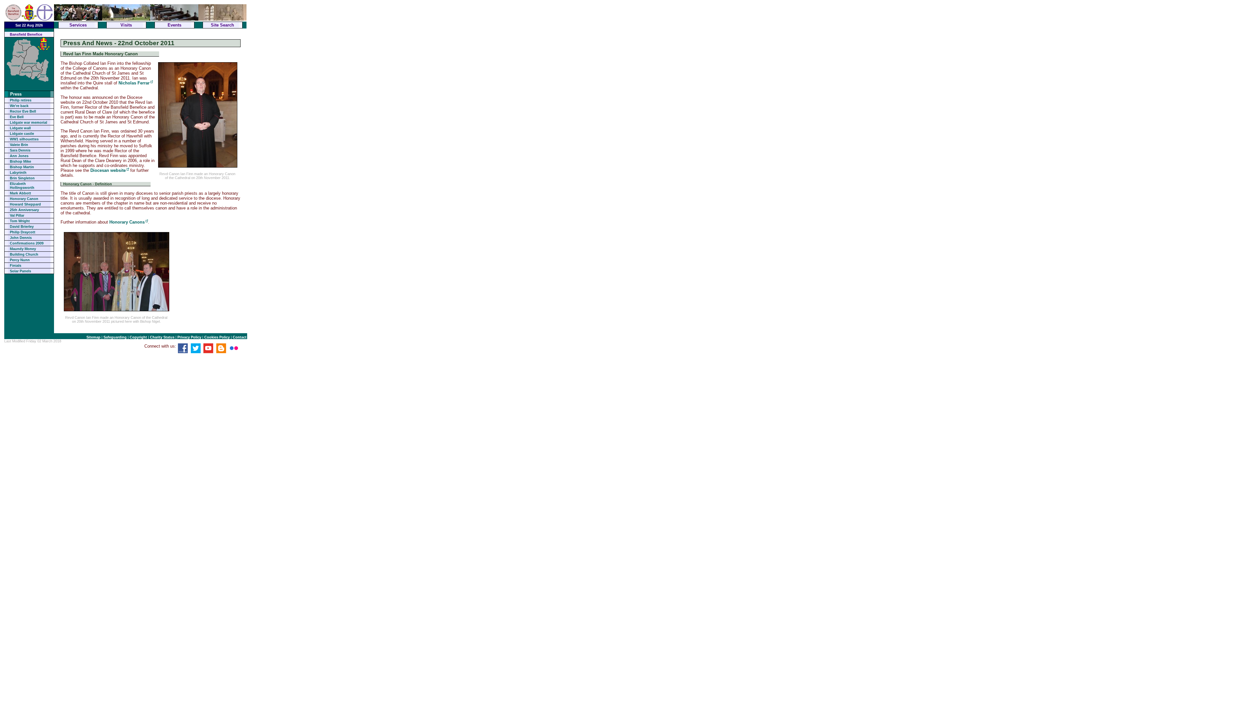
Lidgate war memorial (28, 122)
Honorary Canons (127, 222)
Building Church (24, 254)
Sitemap (93, 337)
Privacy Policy (189, 337)
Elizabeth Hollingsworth (22, 186)
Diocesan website (108, 170)
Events (174, 25)
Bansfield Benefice (26, 34)
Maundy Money (23, 249)
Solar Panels (20, 271)
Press (16, 94)
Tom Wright (20, 221)
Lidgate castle (22, 134)
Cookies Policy (217, 337)
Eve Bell (17, 117)
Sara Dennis (20, 150)
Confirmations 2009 (27, 243)
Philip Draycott (22, 232)
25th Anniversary (24, 210)
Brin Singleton (22, 178)
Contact (239, 337)
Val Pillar (17, 215)
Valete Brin (19, 145)
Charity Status (162, 337)
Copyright (138, 337)
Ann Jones (19, 156)
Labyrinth (18, 172)
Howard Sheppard (25, 204)
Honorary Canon (24, 199)
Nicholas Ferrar (134, 83)
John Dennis (21, 238)
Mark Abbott (20, 193)
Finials (15, 265)
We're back (19, 106)
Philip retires (20, 100)
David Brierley (22, 226)
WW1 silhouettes (24, 139)
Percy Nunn (20, 260)
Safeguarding (115, 337)
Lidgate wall (20, 128)
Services (78, 25)
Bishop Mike (20, 161)
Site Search (222, 25)
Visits (126, 25)
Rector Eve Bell (23, 111)
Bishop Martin (22, 167)
